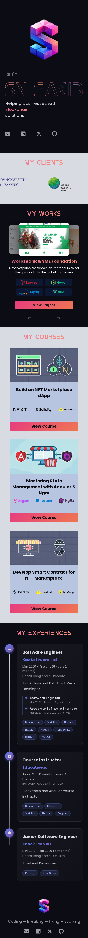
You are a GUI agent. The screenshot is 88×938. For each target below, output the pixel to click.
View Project (44, 305)
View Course (44, 426)
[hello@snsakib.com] (7, 133)
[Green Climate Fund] (41, 184)
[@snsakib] (54, 133)
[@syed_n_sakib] (38, 133)
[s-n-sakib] (23, 133)
